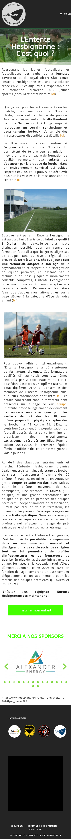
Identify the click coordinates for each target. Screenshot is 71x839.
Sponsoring (35, 829)
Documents (17, 826)
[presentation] (6, 666)
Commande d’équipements (42, 826)
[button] (4, 682)
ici (62, 135)
